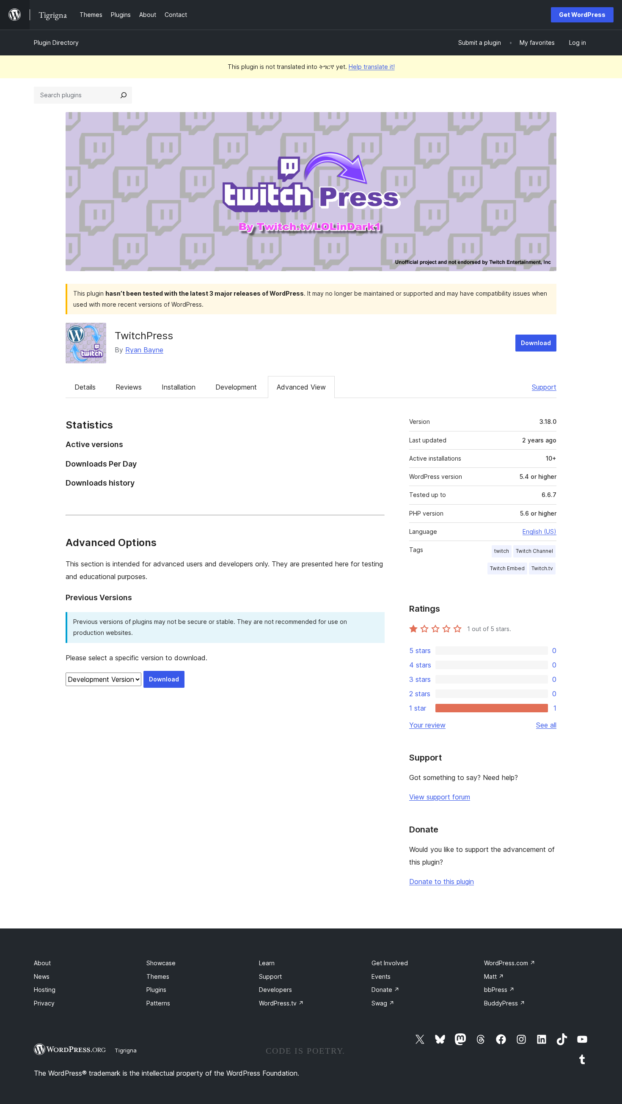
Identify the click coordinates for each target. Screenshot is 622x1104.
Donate (385, 989)
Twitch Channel (534, 551)
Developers (275, 989)
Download (536, 342)
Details (85, 387)
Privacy (44, 1003)
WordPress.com (509, 963)
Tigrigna (126, 1050)
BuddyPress (504, 1003)
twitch (501, 551)
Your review (427, 725)
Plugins (156, 989)
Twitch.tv (542, 568)
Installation (178, 387)
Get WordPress (582, 14)
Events (381, 976)
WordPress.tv (281, 1003)
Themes (157, 976)
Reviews (129, 387)
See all (546, 725)
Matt (494, 976)
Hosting (44, 989)
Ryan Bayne (144, 350)
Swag (383, 1003)
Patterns (158, 1003)
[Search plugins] (123, 95)
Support (544, 387)
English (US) (539, 531)
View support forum (439, 797)
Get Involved (390, 963)
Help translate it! (372, 66)
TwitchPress (144, 336)
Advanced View (301, 387)
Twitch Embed (507, 568)
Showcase (161, 963)
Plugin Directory (56, 42)
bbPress (499, 989)
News (42, 976)
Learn (267, 963)
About (42, 963)
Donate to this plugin (441, 881)
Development (236, 387)
